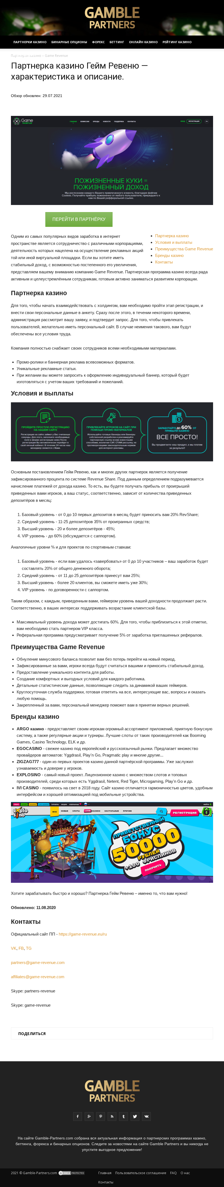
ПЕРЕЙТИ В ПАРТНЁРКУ (78, 219)
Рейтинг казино (177, 42)
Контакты (164, 262)
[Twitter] (135, 1116)
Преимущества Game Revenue (184, 249)
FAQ (173, 1173)
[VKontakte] (146, 1116)
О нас (185, 1173)
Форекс (98, 42)
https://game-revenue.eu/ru (83, 934)
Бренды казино (169, 255)
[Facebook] (77, 1116)
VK (13, 948)
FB (21, 948)
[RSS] (112, 1116)
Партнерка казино (172, 235)
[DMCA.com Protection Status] (71, 1173)
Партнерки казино (29, 42)
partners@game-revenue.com (38, 962)
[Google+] (89, 1116)
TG (29, 948)
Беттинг (117, 42)
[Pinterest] (100, 1116)
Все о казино (24, 55)
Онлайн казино (143, 42)
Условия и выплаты (173, 242)
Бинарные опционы (69, 42)
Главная (104, 1173)
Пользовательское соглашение (140, 1173)
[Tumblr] (123, 1116)
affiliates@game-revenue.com (37, 976)
